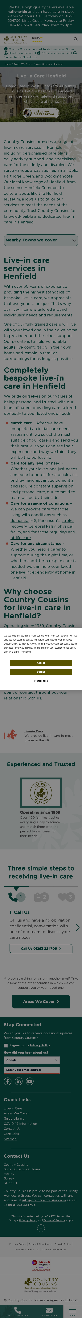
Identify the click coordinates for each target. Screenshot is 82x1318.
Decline (41, 672)
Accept (41, 663)
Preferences (41, 681)
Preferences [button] (26, 651)
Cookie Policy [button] (26, 647)
